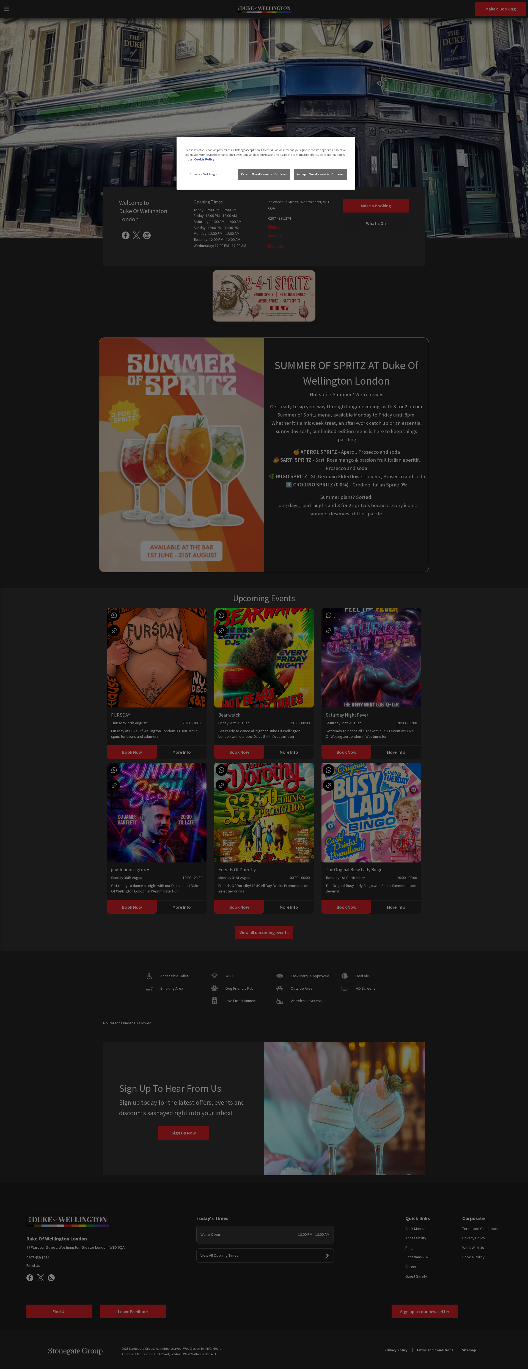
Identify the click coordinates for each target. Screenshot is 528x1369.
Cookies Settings (203, 174)
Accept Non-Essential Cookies (320, 174)
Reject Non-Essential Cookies (264, 174)
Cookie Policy (204, 159)
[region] (266, 163)
